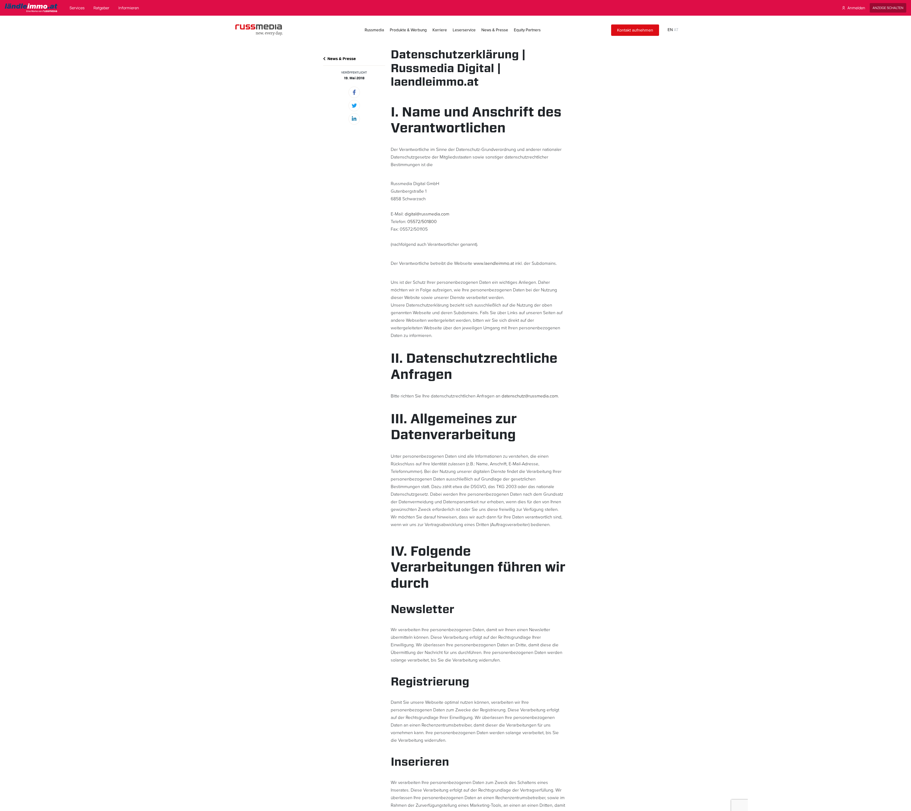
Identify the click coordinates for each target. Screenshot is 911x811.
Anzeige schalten (888, 7)
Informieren (128, 7)
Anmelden (856, 7)
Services (77, 7)
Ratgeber (101, 7)
